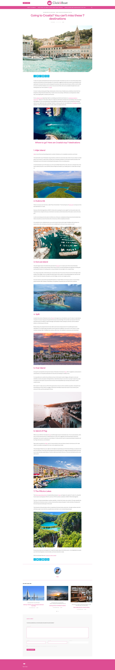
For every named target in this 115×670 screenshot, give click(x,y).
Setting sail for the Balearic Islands (57, 605)
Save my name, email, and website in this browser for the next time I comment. (42, 646)
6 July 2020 (53, 22)
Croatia (50, 87)
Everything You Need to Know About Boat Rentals (50, 7)
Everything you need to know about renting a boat (81, 604)
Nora (63, 22)
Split (53, 318)
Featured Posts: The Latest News (49, 12)
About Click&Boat (31, 7)
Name (28, 640)
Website (70, 640)
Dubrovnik (71, 204)
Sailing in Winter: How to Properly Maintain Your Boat (33, 605)
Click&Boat (74, 103)
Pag (49, 434)
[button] (56, 611)
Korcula (57, 265)
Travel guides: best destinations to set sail (75, 7)
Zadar (46, 443)
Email (49, 640)
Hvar (66, 371)
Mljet (35, 154)
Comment (28, 626)
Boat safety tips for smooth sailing (81, 607)
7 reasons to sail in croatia (50, 555)
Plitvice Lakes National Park (41, 495)
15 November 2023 (32, 607)
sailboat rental (40, 98)
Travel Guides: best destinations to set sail (64, 12)
